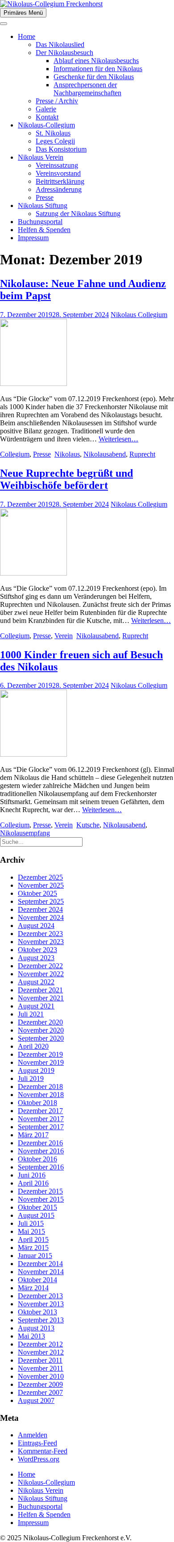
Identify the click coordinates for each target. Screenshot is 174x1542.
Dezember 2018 (40, 1086)
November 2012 (41, 1352)
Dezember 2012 (40, 1344)
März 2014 (33, 1288)
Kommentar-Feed (42, 1451)
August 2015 (36, 1215)
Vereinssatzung (57, 165)
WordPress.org (38, 1459)
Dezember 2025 (40, 877)
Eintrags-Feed (37, 1443)
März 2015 (33, 1247)
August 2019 (36, 1070)
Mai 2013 (31, 1336)
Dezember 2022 (40, 966)
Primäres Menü (23, 12)
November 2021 (41, 998)
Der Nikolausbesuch (64, 52)
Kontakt (47, 117)
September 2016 (41, 1167)
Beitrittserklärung (60, 181)
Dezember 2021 (40, 990)
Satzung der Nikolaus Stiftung (78, 213)
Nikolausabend (104, 454)
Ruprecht (142, 454)
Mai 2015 (31, 1231)
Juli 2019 (31, 1078)
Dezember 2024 (40, 909)
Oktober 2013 (37, 1312)
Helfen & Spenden (44, 229)
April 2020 (33, 1046)
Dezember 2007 (40, 1392)
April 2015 (33, 1239)
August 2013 (36, 1328)
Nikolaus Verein (40, 157)
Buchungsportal (40, 221)
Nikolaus (67, 454)
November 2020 (41, 1030)
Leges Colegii (55, 141)
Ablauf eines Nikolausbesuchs (96, 60)
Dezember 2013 (40, 1296)
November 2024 (41, 917)
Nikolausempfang (25, 833)
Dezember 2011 (40, 1360)
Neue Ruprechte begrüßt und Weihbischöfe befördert (66, 479)
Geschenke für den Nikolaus (94, 76)
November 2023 (41, 941)
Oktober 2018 (37, 1102)
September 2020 (41, 1038)
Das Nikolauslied (60, 44)
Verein (63, 636)
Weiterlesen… (118, 439)
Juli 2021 (31, 1014)
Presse (45, 197)
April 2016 (33, 1183)
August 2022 (36, 982)
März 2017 (33, 1135)
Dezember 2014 (40, 1263)
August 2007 (36, 1400)
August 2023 (36, 958)
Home (26, 36)
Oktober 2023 (37, 949)
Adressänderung (59, 189)
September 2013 (41, 1320)
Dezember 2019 (40, 1054)
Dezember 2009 (40, 1384)
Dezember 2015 (40, 1191)
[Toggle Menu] (3, 23)
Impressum (33, 237)
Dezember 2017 (40, 1110)
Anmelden (32, 1435)
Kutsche (87, 825)
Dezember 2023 (40, 933)
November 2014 (41, 1271)
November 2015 (41, 1199)
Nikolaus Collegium (139, 314)
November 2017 (41, 1119)
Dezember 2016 (40, 1143)
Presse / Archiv (57, 101)
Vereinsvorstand (58, 173)
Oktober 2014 (37, 1280)
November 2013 (41, 1304)
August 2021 (36, 1006)
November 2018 (41, 1094)
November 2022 (41, 974)
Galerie (46, 109)
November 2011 (40, 1368)
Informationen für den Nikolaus (98, 68)
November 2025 (41, 885)
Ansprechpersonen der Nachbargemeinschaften (87, 89)
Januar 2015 (35, 1255)
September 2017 (41, 1127)
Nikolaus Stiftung (42, 205)
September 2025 (41, 901)
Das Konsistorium (61, 149)
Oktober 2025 (37, 893)
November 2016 (41, 1151)
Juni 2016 (32, 1175)
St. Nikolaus (53, 133)
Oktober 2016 (37, 1159)
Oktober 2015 (37, 1207)
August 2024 (36, 925)
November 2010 (41, 1376)
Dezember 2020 (40, 1022)
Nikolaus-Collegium (46, 125)
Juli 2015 (31, 1223)
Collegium (14, 454)
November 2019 (41, 1062)
